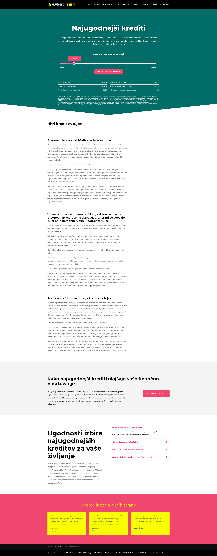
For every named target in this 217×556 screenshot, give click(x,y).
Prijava (166, 4)
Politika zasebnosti (152, 4)
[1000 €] (74, 63)
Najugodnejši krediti (103, 4)
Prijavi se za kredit (156, 393)
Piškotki (137, 4)
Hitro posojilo (124, 4)
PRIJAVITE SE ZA (108, 71)
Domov (89, 4)
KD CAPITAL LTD (100, 553)
